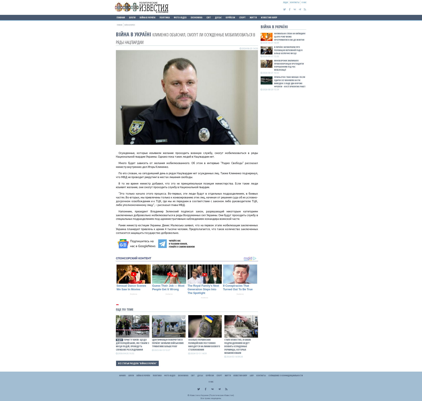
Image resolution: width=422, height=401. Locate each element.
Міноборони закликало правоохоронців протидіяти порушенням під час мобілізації (289, 65)
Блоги (132, 17)
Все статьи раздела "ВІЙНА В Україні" (137, 363)
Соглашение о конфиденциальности (285, 375)
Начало (122, 375)
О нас (303, 2)
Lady (252, 375)
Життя (253, 17)
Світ (208, 17)
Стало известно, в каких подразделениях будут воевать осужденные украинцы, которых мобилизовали (237, 346)
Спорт (242, 17)
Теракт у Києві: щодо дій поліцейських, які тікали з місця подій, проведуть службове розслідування (132, 344)
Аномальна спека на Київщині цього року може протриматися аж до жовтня (289, 36)
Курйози (230, 17)
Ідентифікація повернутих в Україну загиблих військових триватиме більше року (168, 343)
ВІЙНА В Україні (147, 17)
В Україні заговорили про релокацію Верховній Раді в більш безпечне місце (288, 50)
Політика (165, 17)
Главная (121, 17)
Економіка (196, 17)
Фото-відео (180, 17)
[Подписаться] (137, 244)
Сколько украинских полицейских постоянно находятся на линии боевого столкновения (204, 344)
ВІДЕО (119, 340)
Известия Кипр (269, 17)
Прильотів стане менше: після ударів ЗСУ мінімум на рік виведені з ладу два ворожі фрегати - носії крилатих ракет (289, 82)
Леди (285, 2)
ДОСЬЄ (218, 17)
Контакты (294, 2)
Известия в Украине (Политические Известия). (212, 395)
